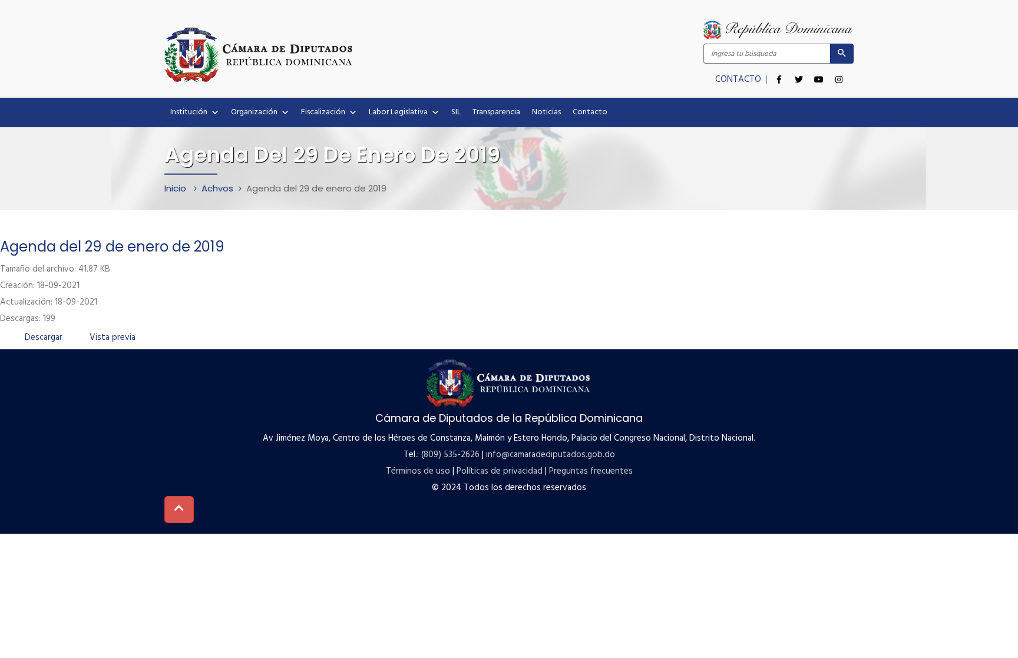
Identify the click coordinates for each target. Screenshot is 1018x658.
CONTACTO (739, 79)
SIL (456, 112)
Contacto (590, 112)
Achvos (217, 188)
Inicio (176, 188)
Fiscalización (323, 112)
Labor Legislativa (398, 112)
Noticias (546, 112)
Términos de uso (418, 471)
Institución (188, 112)
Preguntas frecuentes (591, 471)
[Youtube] (819, 73)
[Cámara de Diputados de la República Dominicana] (336, 54)
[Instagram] (839, 73)
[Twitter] (799, 73)
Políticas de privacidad (500, 471)
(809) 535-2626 (450, 455)
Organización (254, 112)
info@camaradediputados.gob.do (550, 455)
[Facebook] (779, 73)
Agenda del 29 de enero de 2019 (112, 246)
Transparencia (496, 112)
